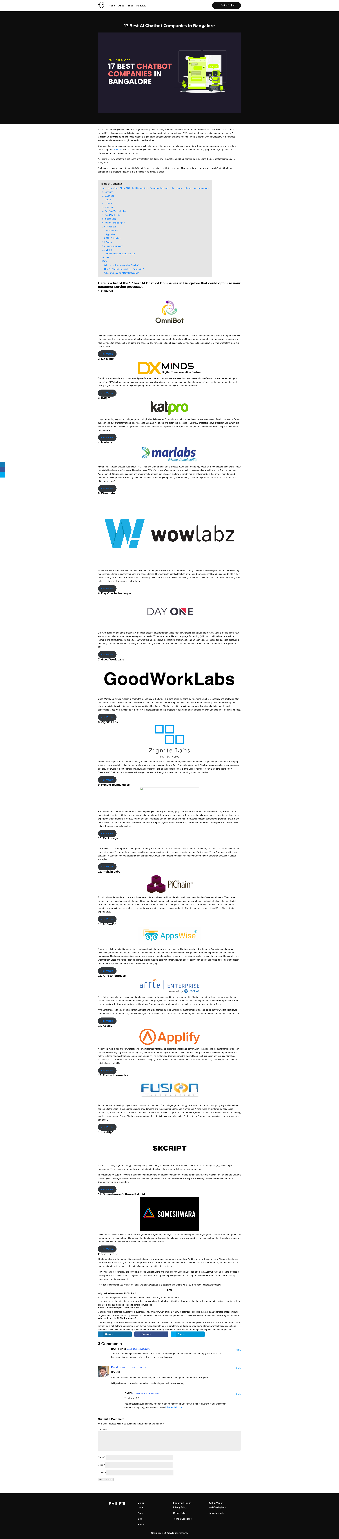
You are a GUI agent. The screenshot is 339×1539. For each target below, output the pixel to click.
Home (112, 5)
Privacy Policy (180, 1507)
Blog (130, 5)
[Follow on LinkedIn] (105, 1511)
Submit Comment (105, 1479)
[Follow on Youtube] (120, 1511)
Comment (103, 1429)
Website (102, 1473)
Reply (238, 1350)
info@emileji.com (173, 1407)
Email (101, 1465)
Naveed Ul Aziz (118, 1349)
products (118, 149)
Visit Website (107, 354)
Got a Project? (229, 5)
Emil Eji (128, 1393)
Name (101, 1457)
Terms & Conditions (182, 1519)
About (121, 5)
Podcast (141, 5)
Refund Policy (179, 1513)
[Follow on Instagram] (112, 1511)
